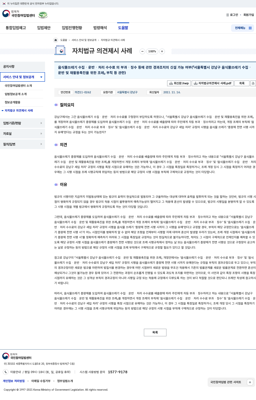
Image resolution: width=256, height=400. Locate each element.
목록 (242, 83)
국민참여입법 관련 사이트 (225, 382)
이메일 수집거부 (41, 381)
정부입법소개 (65, 381)
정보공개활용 (12, 102)
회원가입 (248, 15)
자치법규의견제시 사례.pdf (214, 83)
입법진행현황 (72, 27)
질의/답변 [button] (9, 144)
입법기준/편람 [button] (12, 123)
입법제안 (44, 27)
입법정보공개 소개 (16, 94)
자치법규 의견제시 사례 (19, 110)
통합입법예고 (16, 27)
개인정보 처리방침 (14, 381)
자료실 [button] (7, 134)
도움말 (123, 27)
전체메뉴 (240, 28)
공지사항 (8, 66)
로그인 (234, 15)
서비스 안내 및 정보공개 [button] (18, 77)
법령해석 (100, 27)
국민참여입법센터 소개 (18, 85)
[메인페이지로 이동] (18, 13)
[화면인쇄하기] (253, 83)
